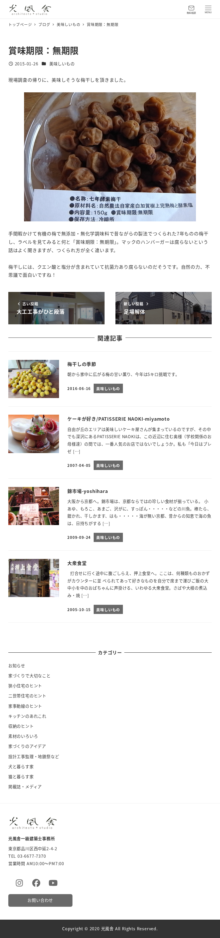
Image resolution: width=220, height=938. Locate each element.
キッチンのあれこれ (27, 716)
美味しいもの (62, 64)
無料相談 (191, 12)
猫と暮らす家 (21, 776)
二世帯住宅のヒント (27, 696)
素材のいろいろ (23, 736)
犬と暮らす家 (21, 766)
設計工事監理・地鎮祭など (33, 756)
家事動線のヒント (25, 706)
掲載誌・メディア (25, 786)
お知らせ (16, 665)
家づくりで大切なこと (29, 675)
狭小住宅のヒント (25, 686)
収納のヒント (21, 726)
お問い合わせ (40, 900)
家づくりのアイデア (27, 746)
